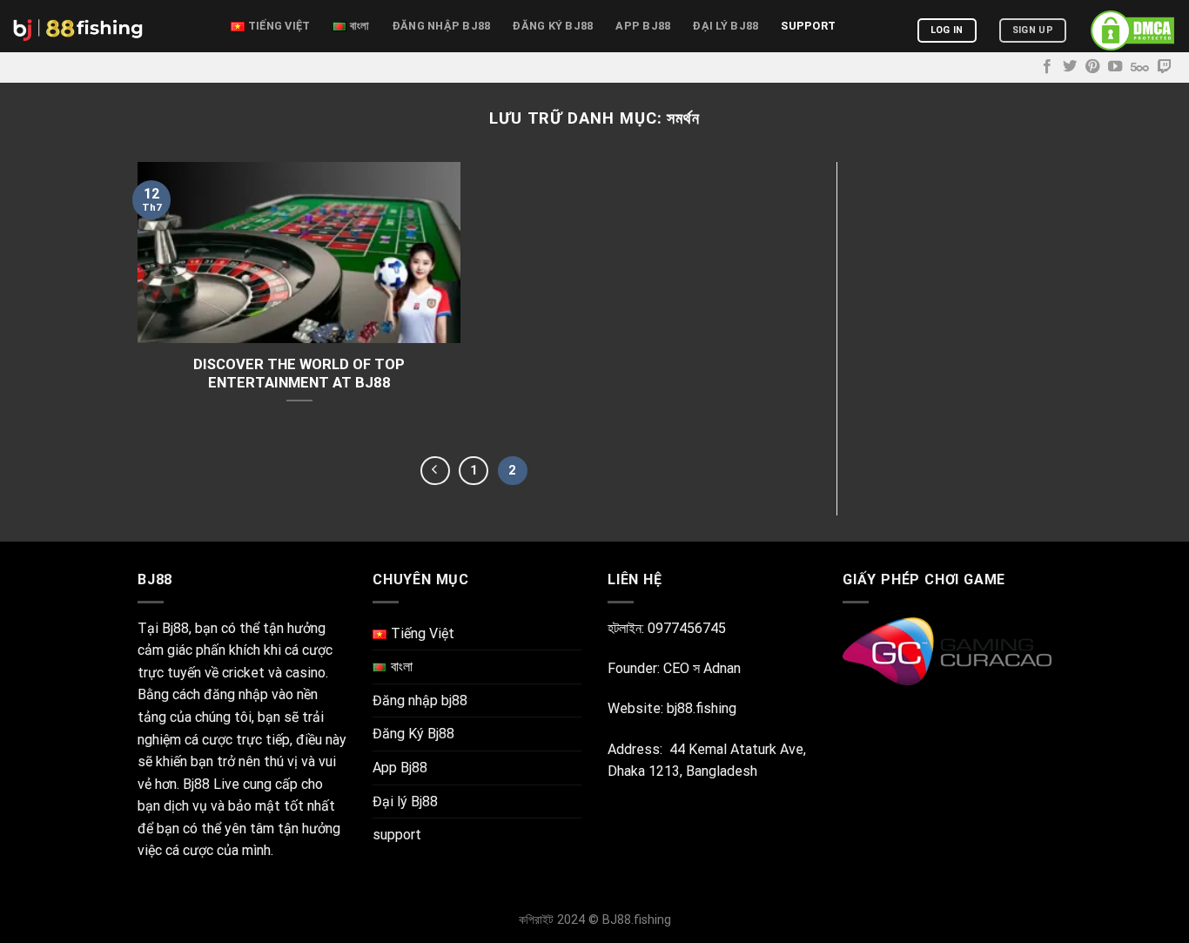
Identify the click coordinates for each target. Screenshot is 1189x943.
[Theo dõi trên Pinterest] (1092, 67)
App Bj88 (642, 25)
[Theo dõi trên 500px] (1140, 67)
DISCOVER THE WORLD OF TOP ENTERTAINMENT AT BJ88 (299, 374)
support (808, 25)
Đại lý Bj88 (725, 25)
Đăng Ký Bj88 (553, 25)
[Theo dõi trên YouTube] (1115, 67)
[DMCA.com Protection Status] (1132, 30)
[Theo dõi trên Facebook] (1047, 67)
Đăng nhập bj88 (442, 25)
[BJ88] (109, 26)
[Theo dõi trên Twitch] (1165, 67)
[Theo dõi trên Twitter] (1070, 67)
